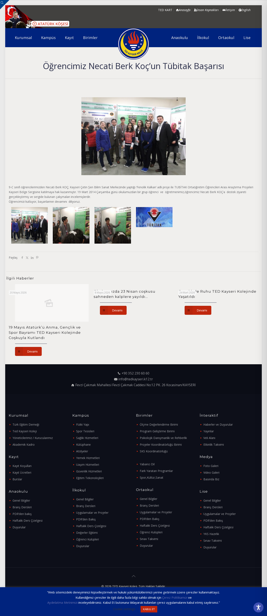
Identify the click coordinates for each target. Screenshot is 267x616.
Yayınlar (208, 431)
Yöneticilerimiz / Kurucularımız (33, 438)
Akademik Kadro (24, 445)
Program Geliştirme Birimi (157, 431)
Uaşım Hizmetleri (87, 465)
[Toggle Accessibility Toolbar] (258, 607)
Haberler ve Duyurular (218, 424)
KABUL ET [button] (149, 609)
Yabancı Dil (147, 464)
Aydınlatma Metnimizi (62, 602)
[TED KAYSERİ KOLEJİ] (133, 43)
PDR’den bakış (22, 514)
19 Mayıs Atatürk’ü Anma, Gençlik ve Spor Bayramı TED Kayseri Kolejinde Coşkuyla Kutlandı (45, 332)
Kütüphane (83, 445)
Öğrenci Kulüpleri (87, 539)
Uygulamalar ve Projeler (92, 513)
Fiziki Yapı (82, 424)
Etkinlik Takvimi (213, 445)
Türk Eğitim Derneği (26, 424)
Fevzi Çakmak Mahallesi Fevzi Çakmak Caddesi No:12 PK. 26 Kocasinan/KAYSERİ (135, 385)
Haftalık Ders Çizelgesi (28, 520)
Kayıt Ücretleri (22, 472)
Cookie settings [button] (124, 609)
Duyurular (19, 527)
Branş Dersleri (22, 507)
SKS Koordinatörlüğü (154, 451)
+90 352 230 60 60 (135, 373)
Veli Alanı (209, 438)
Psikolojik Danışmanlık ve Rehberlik (163, 438)
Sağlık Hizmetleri (87, 438)
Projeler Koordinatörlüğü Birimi (161, 445)
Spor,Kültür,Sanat (151, 477)
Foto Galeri (210, 466)
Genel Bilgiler (21, 500)
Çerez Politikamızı (174, 597)
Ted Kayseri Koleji (25, 431)
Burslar (17, 479)
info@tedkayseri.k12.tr (135, 379)
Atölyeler (82, 451)
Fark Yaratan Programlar (156, 471)
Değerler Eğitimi (87, 533)
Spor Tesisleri (85, 431)
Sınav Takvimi (149, 539)
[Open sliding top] (4, 4)
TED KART (165, 10)
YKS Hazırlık (211, 534)
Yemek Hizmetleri (88, 458)
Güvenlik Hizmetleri (89, 471)
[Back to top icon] (133, 576)
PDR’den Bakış (86, 519)
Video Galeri (211, 472)
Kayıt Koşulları (22, 466)
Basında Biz (211, 479)
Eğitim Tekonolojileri (90, 478)
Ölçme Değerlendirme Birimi (159, 424)
